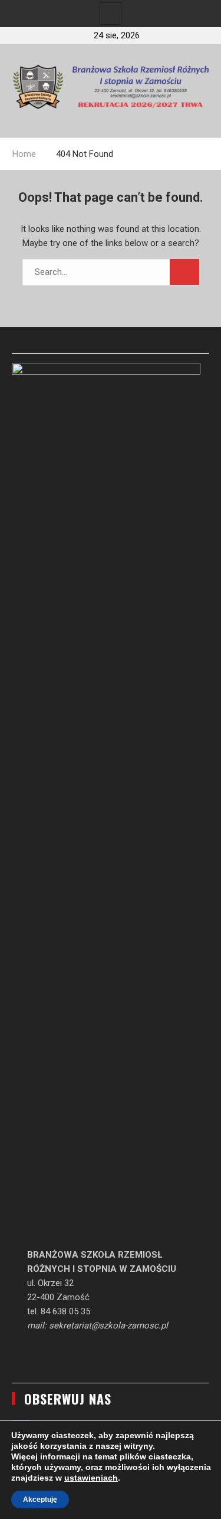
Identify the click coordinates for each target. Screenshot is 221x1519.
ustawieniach (91, 1477)
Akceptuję (40, 1499)
